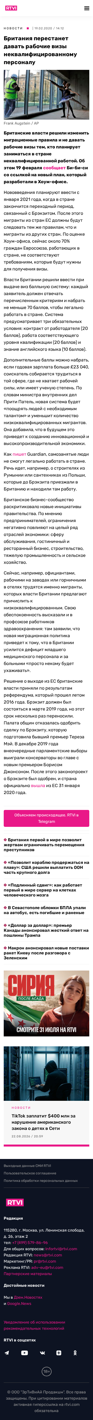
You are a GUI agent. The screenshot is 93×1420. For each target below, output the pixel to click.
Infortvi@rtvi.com (61, 1248)
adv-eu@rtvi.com (47, 1267)
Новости (13, 28)
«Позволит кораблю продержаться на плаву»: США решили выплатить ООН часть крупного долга (46, 867)
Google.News (19, 1303)
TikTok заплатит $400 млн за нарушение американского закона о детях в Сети (43, 1122)
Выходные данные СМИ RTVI (27, 1166)
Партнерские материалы (28, 1273)
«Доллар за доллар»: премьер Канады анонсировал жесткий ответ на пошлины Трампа (46, 930)
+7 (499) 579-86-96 (30, 1242)
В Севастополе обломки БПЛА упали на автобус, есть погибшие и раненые (45, 910)
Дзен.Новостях (28, 1297)
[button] (87, 8)
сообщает (54, 168)
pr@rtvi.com (45, 1261)
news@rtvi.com (48, 1255)
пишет (19, 454)
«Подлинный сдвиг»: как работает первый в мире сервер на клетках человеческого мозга (43, 890)
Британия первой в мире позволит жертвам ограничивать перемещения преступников (44, 844)
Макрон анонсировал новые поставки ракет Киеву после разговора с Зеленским (46, 952)
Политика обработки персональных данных (41, 1181)
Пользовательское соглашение (30, 1173)
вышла (38, 785)
